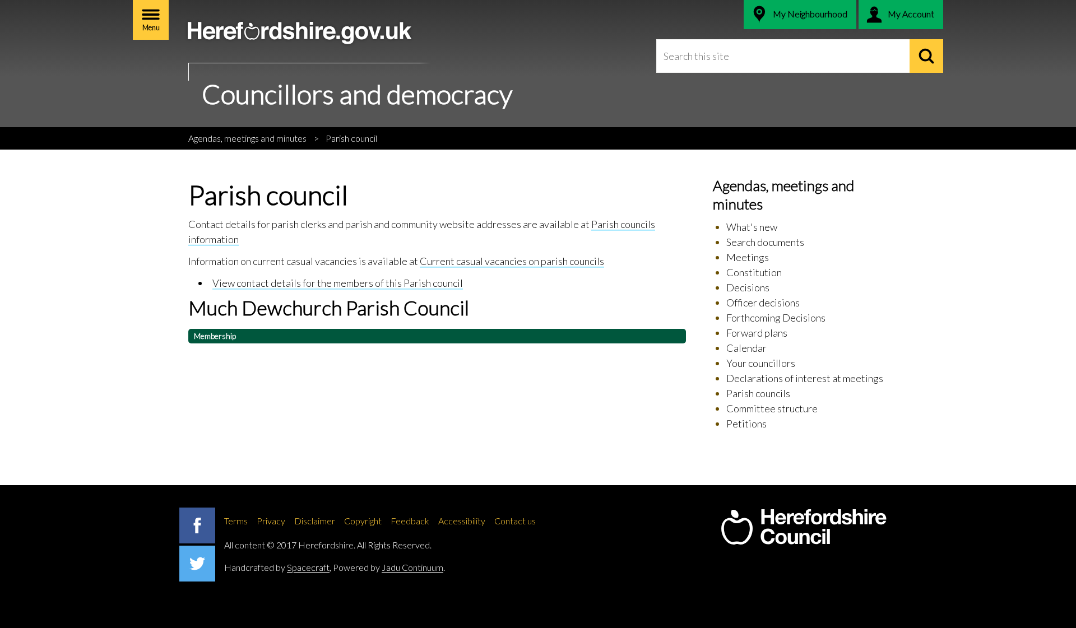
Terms (236, 520)
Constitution (754, 272)
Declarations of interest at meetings (804, 378)
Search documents (765, 242)
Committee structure (772, 408)
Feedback (410, 520)
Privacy (271, 520)
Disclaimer (314, 520)
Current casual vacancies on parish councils (512, 261)
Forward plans (756, 333)
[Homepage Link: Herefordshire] (804, 527)
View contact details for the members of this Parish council (337, 283)
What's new (751, 227)
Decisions (747, 287)
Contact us (515, 520)
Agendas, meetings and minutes (247, 138)
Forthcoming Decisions (775, 317)
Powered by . (389, 567)
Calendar (746, 348)
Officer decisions (763, 302)
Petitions (746, 423)
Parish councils (758, 393)
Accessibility (461, 520)
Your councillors (760, 363)
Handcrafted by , (277, 567)
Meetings (747, 257)
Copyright (363, 520)
